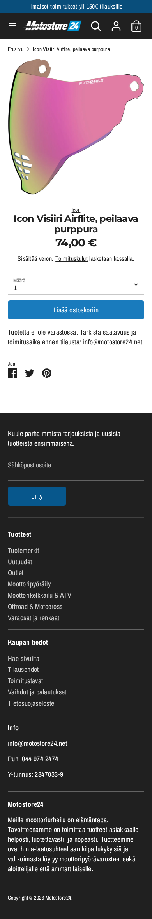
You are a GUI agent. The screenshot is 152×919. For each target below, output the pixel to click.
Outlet (16, 572)
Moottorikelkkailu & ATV (39, 595)
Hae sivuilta (23, 658)
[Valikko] (9, 26)
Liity (36, 496)
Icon (76, 209)
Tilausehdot (23, 669)
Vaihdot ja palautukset (37, 692)
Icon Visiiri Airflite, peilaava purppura (71, 48)
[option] (76, 127)
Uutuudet (20, 562)
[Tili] (116, 23)
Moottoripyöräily (29, 584)
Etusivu (15, 48)
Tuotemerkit (23, 550)
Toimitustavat (25, 680)
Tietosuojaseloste (31, 703)
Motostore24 (58, 897)
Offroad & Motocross (35, 606)
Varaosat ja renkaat (34, 618)
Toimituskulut (71, 259)
